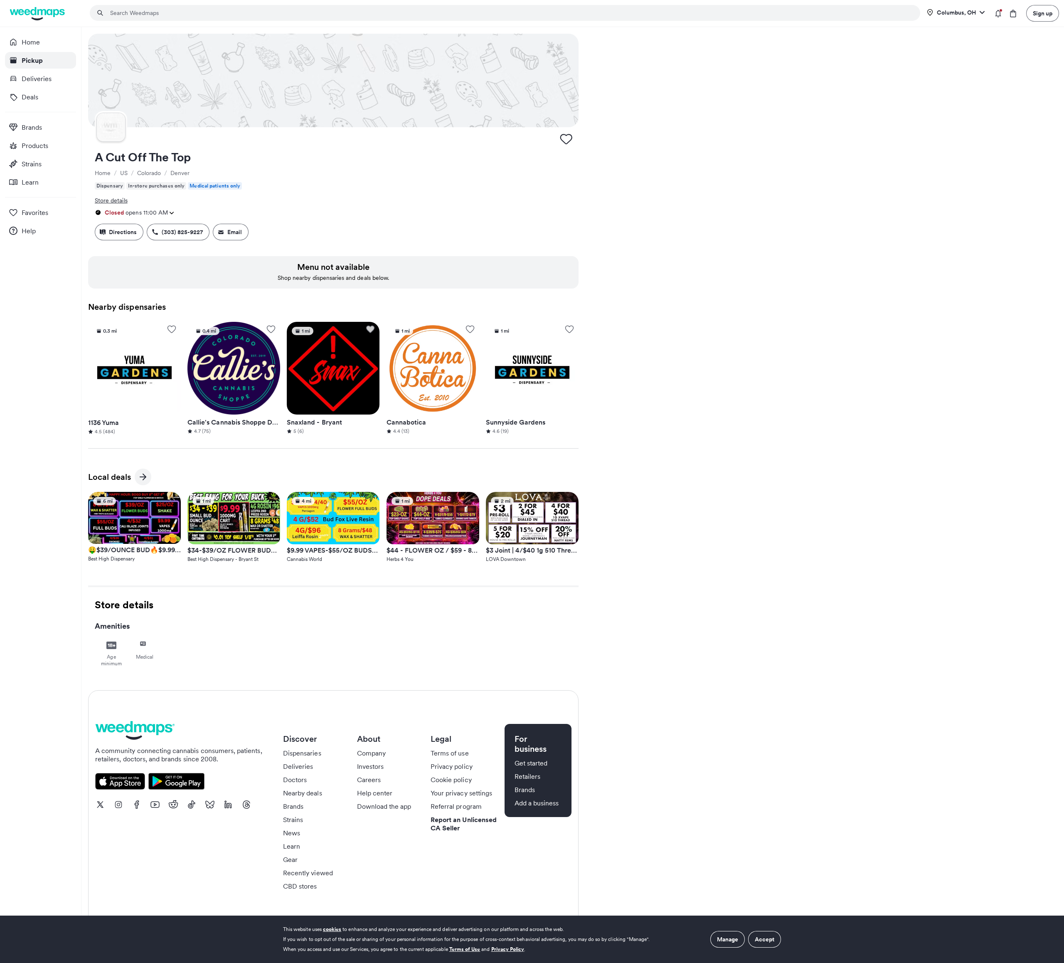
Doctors (295, 779)
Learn (291, 846)
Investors (370, 766)
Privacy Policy (508, 949)
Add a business (537, 803)
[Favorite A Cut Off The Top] (566, 139)
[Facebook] (136, 804)
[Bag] (1013, 13)
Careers (369, 779)
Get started (531, 763)
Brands (293, 806)
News (291, 833)
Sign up (1042, 13)
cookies (332, 929)
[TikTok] (191, 804)
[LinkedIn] (228, 804)
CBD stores (300, 886)
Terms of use (450, 753)
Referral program (456, 806)
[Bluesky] (210, 804)
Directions (123, 232)
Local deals (109, 478)
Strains (293, 819)
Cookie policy (451, 779)
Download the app (384, 806)
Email (234, 232)
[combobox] (510, 13)
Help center (375, 793)
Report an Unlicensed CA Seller (464, 823)
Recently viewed (308, 873)
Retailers (527, 776)
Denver (180, 173)
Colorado (149, 173)
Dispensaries (302, 753)
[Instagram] (118, 804)
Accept (764, 939)
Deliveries (298, 766)
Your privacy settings (461, 793)
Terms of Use (464, 949)
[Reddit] (173, 804)
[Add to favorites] (171, 329)
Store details (111, 200)
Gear (290, 859)
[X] (100, 804)
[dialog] (532, 939)
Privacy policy (452, 766)
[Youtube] (155, 804)
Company (371, 753)
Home (103, 173)
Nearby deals (302, 793)
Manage (727, 939)
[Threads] (246, 804)
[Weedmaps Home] (38, 13)
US (124, 173)
